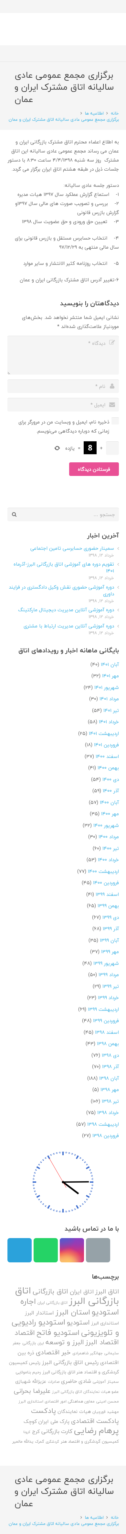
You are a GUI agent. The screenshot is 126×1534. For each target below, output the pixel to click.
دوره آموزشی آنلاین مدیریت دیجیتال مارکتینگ (66, 609)
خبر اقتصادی (53, 1352)
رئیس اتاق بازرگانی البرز (70, 1362)
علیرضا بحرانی (32, 1390)
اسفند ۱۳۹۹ (107, 894)
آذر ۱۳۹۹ (111, 928)
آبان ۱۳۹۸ (109, 1078)
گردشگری (52, 1441)
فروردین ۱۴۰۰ (106, 882)
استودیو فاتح (58, 1332)
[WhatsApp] (46, 1250)
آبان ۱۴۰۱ (110, 664)
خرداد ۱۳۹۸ (108, 1112)
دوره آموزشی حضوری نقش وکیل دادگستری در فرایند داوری (61, 590)
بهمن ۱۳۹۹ (108, 905)
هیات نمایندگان (74, 1411)
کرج (36, 1431)
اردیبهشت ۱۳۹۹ (103, 1009)
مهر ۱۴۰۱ (110, 675)
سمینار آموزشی (106, 1381)
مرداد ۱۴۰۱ (109, 698)
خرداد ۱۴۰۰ (108, 859)
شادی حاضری (76, 1381)
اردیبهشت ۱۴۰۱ (104, 733)
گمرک (39, 1441)
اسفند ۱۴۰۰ (107, 756)
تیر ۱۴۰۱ (111, 710)
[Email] (98, 1250)
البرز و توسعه (65, 1342)
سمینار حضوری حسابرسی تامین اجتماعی (72, 548)
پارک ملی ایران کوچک (46, 1421)
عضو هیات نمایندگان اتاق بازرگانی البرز (85, 1391)
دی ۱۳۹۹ (110, 917)
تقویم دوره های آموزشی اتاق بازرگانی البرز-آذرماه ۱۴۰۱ (64, 567)
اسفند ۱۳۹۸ (107, 1032)
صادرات (53, 1381)
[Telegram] (19, 1250)
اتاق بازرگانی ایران (52, 1302)
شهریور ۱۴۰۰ (106, 825)
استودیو (78, 1322)
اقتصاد (25, 1332)
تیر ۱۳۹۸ (110, 1101)
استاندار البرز (39, 1312)
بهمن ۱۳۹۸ (108, 1043)
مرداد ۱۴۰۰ (109, 836)
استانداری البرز (105, 1323)
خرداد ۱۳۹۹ (108, 997)
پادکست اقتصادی (95, 1421)
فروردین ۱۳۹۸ (105, 1135)
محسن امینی (107, 1401)
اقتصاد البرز (102, 1342)
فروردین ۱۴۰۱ (106, 744)
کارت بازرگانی (56, 1431)
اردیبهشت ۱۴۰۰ (103, 871)
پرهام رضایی (96, 1430)
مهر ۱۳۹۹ (110, 951)
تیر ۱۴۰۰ (110, 848)
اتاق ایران (82, 1292)
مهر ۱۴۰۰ (110, 813)
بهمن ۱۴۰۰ (108, 767)
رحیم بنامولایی (28, 1372)
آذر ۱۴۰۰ (111, 790)
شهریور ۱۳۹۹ (106, 963)
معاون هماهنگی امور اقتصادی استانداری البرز (56, 1401)
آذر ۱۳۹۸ (110, 1066)
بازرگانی (29, 1343)
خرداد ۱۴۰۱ (109, 721)
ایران (40, 1343)
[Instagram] (72, 1250)
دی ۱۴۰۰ (110, 779)
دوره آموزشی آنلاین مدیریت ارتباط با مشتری (69, 626)
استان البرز (73, 1312)
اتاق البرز (107, 1291)
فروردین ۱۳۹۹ (106, 1020)
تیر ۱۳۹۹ (110, 986)
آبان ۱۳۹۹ (109, 940)
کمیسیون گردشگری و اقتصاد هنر (90, 1441)
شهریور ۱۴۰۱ (106, 687)
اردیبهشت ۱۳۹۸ (103, 1124)
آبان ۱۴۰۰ (109, 802)
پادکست (43, 1410)
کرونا (26, 1432)
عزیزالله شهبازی (30, 1381)
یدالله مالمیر (22, 1441)
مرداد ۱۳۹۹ (109, 974)
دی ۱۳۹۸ (110, 1055)
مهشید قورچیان (105, 1411)
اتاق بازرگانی (50, 1291)
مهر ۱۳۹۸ (109, 1089)
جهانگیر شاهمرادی (87, 1353)
